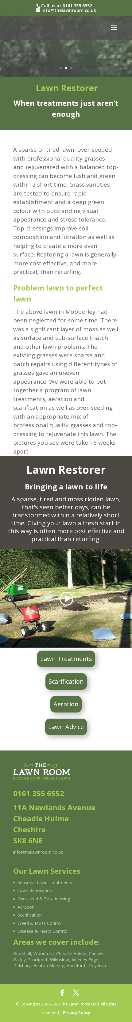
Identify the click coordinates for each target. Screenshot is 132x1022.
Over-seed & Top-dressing (43, 899)
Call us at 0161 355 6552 (66, 6)
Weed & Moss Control (39, 923)
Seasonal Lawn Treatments (44, 882)
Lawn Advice (66, 727)
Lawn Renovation (34, 890)
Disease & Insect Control (42, 931)
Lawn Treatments (66, 659)
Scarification (66, 681)
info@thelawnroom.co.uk (38, 852)
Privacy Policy (76, 1012)
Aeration (66, 704)
